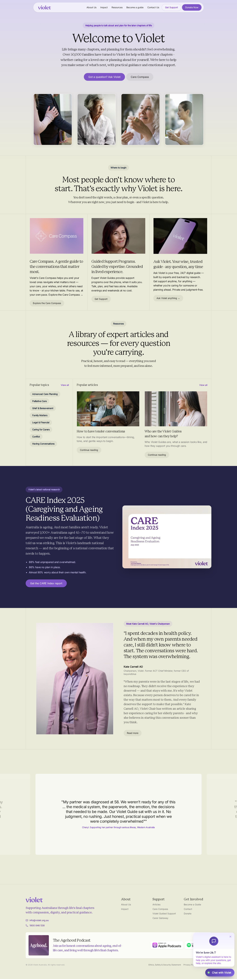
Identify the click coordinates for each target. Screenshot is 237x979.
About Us (91, 7)
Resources (117, 7)
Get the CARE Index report (46, 583)
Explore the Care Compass (47, 303)
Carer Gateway (160, 918)
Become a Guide (192, 904)
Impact (104, 7)
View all (65, 385)
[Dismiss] (230, 936)
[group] (118, 814)
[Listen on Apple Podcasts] (167, 945)
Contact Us (153, 7)
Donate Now (191, 7)
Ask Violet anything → (168, 298)
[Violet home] (44, 7)
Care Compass (140, 76)
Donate (187, 913)
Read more (132, 733)
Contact (188, 909)
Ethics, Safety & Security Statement (164, 965)
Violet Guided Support (164, 913)
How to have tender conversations (101, 431)
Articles (156, 904)
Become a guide (134, 7)
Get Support (171, 7)
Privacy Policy (190, 965)
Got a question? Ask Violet (104, 76)
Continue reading (89, 450)
